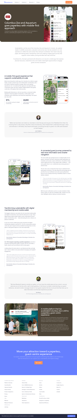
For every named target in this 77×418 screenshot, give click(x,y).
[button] (17, 2)
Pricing (38, 2)
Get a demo (38, 362)
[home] (8, 2)
